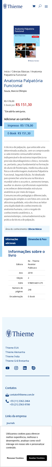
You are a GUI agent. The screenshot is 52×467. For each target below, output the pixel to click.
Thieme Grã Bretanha (17, 361)
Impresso (20, 125)
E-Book (19, 133)
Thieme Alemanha (15, 352)
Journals (11, 423)
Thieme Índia (12, 356)
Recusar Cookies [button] (15, 458)
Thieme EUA (12, 348)
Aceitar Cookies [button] (37, 458)
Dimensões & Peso (37, 239)
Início (7, 71)
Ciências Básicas (20, 71)
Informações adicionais (11, 241)
